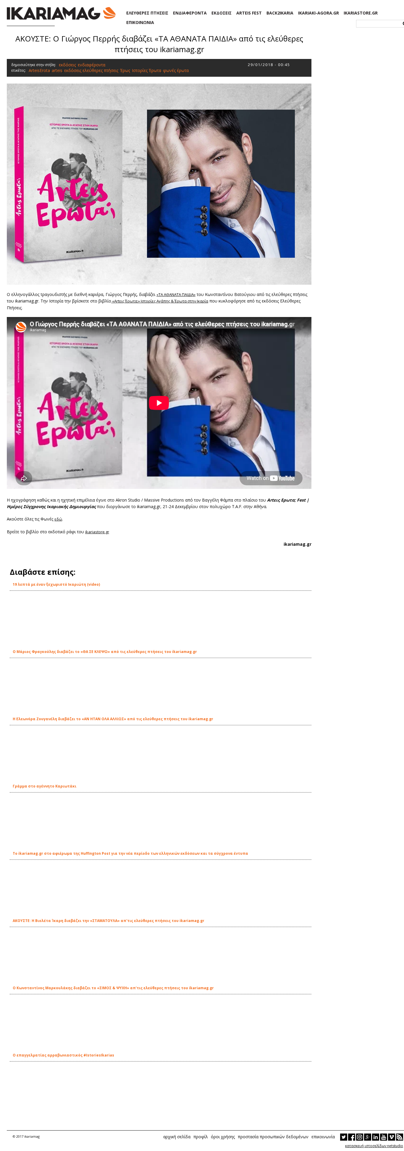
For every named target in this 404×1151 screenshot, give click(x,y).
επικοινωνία (323, 1136)
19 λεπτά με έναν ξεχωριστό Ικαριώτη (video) (56, 584)
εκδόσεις (67, 65)
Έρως (125, 70)
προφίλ (200, 1136)
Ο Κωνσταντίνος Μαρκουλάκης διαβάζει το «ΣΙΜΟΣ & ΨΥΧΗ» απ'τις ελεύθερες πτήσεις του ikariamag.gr (113, 987)
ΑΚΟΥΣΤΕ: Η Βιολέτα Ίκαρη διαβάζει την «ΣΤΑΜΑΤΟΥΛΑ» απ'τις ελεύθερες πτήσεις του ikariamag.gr (108, 920)
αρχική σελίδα (176, 1136)
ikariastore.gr (97, 531)
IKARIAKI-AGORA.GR (318, 13)
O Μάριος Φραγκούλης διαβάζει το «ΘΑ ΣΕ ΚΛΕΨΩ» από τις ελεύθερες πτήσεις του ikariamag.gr (105, 651)
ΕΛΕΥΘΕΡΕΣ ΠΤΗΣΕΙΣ (147, 13)
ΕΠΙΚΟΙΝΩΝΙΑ (140, 22)
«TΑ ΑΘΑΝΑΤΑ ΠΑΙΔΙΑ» (175, 294)
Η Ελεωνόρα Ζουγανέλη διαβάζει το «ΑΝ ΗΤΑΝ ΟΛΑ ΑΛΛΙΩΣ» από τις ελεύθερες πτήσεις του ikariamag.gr (113, 718)
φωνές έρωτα (176, 70)
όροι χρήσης (223, 1136)
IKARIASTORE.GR (361, 13)
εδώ (58, 519)
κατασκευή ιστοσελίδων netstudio (374, 1145)
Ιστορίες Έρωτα (146, 70)
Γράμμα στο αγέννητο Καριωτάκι (44, 786)
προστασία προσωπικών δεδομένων (273, 1136)
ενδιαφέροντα (91, 65)
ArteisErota (39, 70)
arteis (57, 70)
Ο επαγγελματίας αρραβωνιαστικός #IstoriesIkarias (63, 1055)
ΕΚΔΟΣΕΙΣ (221, 13)
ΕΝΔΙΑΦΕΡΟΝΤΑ (190, 13)
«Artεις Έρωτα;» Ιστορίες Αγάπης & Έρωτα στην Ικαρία (159, 301)
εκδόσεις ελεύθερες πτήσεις (91, 70)
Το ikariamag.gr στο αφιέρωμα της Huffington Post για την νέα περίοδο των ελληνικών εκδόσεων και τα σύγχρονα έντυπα (130, 853)
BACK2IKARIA (279, 13)
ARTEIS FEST (249, 13)
